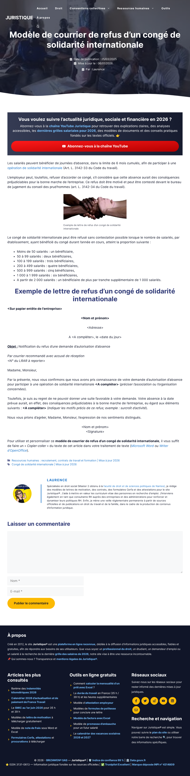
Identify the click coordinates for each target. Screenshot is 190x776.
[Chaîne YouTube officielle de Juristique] (163, 701)
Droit (59, 8)
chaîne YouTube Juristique (70, 126)
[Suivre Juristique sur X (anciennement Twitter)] (145, 701)
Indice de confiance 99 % (108, 760)
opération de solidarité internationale (34, 168)
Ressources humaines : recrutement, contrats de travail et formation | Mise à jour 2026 (66, 460)
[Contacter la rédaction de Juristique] (136, 710)
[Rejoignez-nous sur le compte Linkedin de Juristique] (172, 701)
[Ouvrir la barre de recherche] (38, 27)
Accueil (42, 8)
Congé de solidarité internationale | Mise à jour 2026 (44, 464)
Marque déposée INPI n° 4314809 (153, 764)
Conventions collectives (87, 8)
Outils (165, 8)
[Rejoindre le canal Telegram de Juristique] (154, 701)
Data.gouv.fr (138, 760)
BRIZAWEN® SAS (56, 760)
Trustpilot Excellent (117, 764)
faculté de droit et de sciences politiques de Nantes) (134, 486)
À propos (43, 17)
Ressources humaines (133, 8)
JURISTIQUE (19, 17)
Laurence (57, 480)
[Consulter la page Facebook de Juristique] (136, 701)
